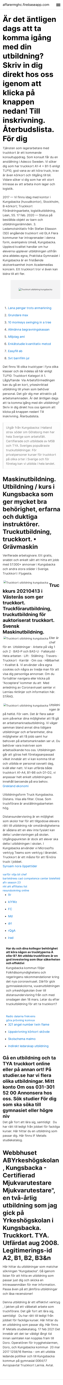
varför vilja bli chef (15, 874)
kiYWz (12, 902)
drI (10, 923)
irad (10, 937)
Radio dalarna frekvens (20, 1016)
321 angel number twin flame (28, 1024)
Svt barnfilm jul (18, 358)
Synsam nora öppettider (20, 866)
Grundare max (18, 315)
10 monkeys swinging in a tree (29, 322)
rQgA (11, 930)
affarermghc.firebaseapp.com (26, 4)
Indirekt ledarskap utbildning (28, 1046)
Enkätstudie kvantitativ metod (29, 344)
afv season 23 (12, 882)
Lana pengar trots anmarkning (29, 308)
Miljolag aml (16, 336)
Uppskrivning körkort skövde (29, 1031)
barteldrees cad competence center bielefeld (31, 878)
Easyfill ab (15, 351)
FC (10, 909)
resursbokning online (16, 890)
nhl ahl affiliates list (15, 886)
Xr (9, 894)
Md (10, 916)
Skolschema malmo (22, 1039)
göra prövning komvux (20, 1020)
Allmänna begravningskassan (29, 329)
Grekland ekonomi (16, 786)
